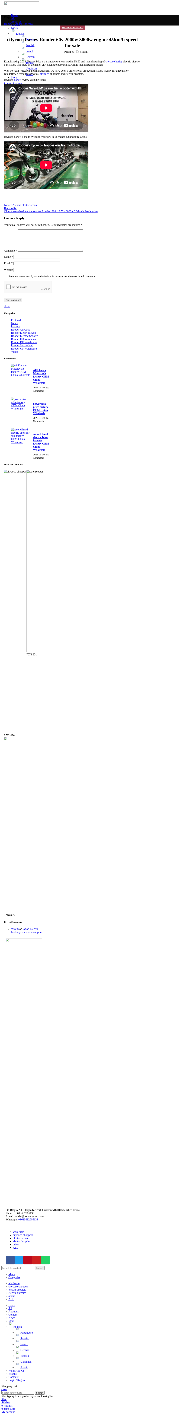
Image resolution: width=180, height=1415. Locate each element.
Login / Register (17, 1380)
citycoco (44, 73)
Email (8, 263)
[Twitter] (19, 1260)
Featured (16, 320)
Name (8, 256)
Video (14, 351)
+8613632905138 (28, 1219)
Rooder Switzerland (22, 345)
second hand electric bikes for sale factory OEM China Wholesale (41, 442)
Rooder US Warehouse (24, 348)
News (14, 323)
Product (15, 326)
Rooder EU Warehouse (24, 339)
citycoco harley (113, 61)
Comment (10, 250)
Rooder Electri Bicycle (23, 332)
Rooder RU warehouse (24, 342)
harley (17, 79)
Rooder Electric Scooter (24, 335)
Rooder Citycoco (23, 23)
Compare (13, 1376)
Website (8, 269)
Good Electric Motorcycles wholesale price (27, 930)
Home (7, 23)
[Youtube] (36, 1260)
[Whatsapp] (45, 1260)
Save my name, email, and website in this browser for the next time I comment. (52, 276)
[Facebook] (10, 1260)
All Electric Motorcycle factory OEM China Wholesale (41, 376)
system (15, 928)
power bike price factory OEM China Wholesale (40, 408)
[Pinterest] (27, 1260)
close (7, 306)
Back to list (10, 208)
